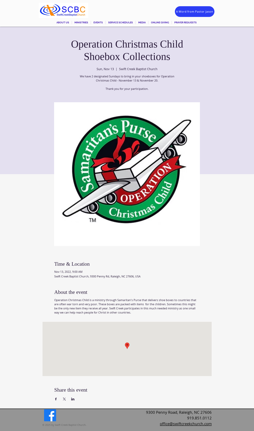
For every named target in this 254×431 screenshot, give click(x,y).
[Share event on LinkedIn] (72, 399)
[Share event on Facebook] (56, 399)
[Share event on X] (64, 399)
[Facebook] (50, 415)
